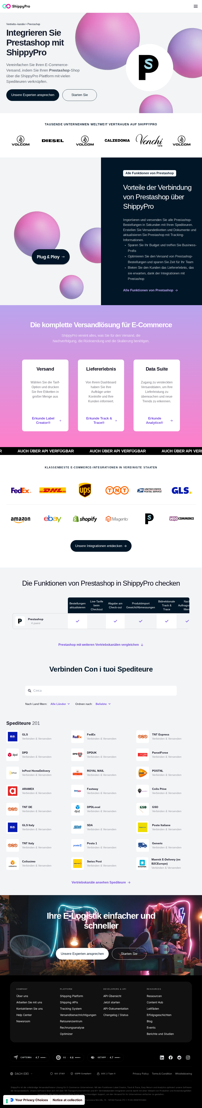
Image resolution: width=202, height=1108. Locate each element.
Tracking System (71, 1008)
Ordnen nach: (84, 703)
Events (151, 1027)
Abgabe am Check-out (115, 605)
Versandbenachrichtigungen (78, 1015)
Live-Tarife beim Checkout (96, 605)
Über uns (22, 996)
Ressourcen (154, 996)
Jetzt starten (111, 1002)
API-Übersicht (112, 996)
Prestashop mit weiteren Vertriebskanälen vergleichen (98, 644)
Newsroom (23, 1021)
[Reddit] (179, 1057)
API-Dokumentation (115, 1008)
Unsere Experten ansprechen (32, 95)
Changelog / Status (115, 1015)
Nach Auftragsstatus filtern (187, 605)
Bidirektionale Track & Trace (166, 605)
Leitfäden (153, 1008)
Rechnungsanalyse (72, 1027)
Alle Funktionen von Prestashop (148, 290)
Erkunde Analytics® (154, 421)
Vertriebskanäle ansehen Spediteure (99, 882)
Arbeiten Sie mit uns (29, 1002)
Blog (149, 1021)
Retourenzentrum (71, 1021)
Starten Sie (79, 95)
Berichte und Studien (160, 1033)
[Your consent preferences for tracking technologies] (7, 1101)
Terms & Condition (162, 1073)
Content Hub (155, 1002)
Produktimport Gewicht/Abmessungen (140, 605)
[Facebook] (171, 1057)
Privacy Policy (141, 1073)
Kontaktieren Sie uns (29, 1008)
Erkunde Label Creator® (43, 421)
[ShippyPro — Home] (16, 6)
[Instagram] (188, 1057)
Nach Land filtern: (36, 703)
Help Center (24, 1015)
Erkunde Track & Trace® (99, 421)
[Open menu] (196, 6)
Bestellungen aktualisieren (77, 605)
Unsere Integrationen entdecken (98, 546)
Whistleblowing (183, 1073)
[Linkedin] (162, 1057)
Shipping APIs (69, 1002)
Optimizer (66, 1033)
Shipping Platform (71, 996)
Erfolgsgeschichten (159, 1015)
